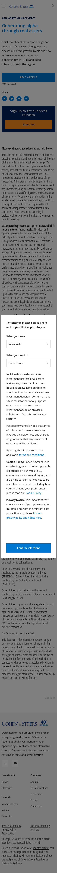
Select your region (17, 355)
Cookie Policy (33, 493)
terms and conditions (31, 455)
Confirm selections (28, 548)
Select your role (15, 336)
